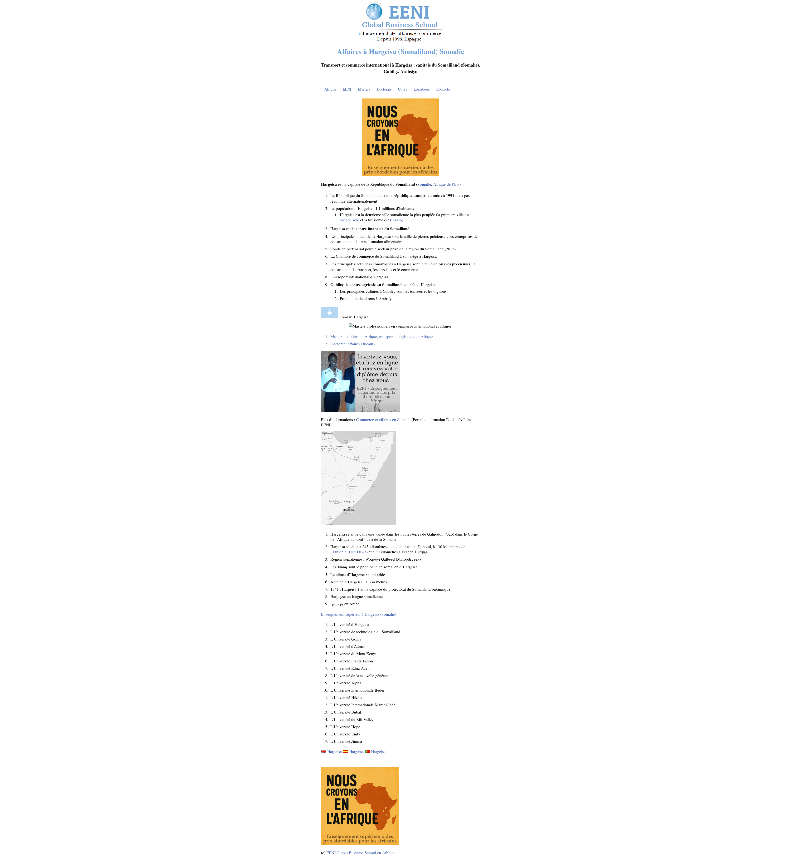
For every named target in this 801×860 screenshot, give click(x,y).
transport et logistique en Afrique (406, 336)
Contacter (443, 89)
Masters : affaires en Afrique (353, 336)
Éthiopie (339, 551)
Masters (364, 89)
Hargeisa (334, 751)
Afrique (330, 89)
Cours (402, 89)
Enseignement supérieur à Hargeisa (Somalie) (358, 614)
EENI (347, 89)
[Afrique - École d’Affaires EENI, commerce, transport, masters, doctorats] (400, 41)
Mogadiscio (349, 219)
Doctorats (384, 89)
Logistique (422, 89)
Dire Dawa (357, 551)
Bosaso (396, 219)
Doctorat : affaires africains (352, 343)
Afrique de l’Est (446, 184)
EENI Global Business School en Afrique (360, 852)
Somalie (424, 184)
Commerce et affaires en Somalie (383, 419)
